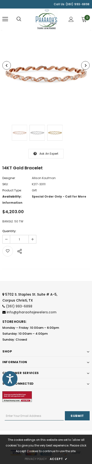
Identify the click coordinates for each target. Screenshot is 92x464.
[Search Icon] (19, 19)
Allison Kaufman (44, 178)
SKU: (5, 184)
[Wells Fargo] (17, 396)
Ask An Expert (49, 154)
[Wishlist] (7, 251)
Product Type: (12, 190)
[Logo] (46, 19)
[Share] (18, 250)
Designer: (9, 178)
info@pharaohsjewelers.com (31, 312)
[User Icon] (71, 19)
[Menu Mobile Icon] (5, 19)
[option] (46, 74)
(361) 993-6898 (19, 306)
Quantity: (9, 231)
